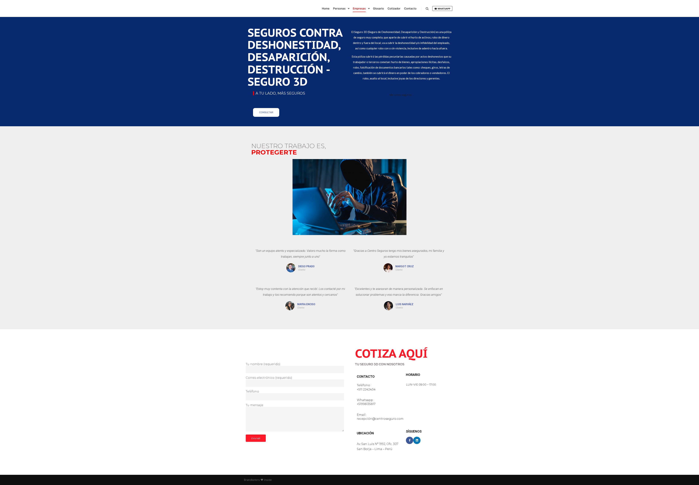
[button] (266, 112)
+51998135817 (366, 404)
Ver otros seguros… (401, 94)
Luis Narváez (404, 304)
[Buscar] (427, 8)
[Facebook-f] (409, 440)
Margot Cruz (404, 266)
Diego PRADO (306, 266)
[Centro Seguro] (262, 8)
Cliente (301, 269)
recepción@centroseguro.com (380, 419)
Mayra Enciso (306, 304)
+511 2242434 (366, 389)
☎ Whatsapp (442, 8)
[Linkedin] (416, 440)
